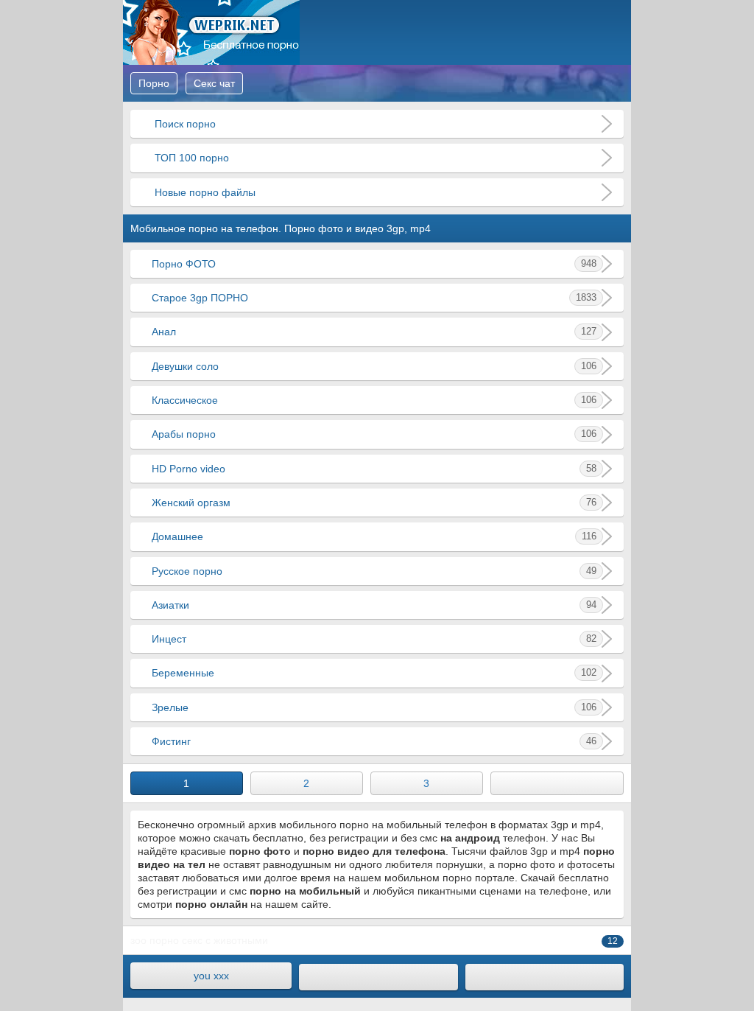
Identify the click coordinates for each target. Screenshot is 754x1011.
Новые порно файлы (204, 192)
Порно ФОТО (374, 264)
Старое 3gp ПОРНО (374, 298)
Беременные (374, 673)
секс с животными (225, 940)
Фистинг (374, 741)
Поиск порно (184, 124)
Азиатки (374, 605)
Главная (211, 32)
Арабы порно (374, 434)
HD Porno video (374, 469)
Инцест (374, 639)
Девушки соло (374, 366)
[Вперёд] (557, 783)
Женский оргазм (374, 502)
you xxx (211, 976)
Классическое (374, 400)
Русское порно (374, 571)
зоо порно (154, 940)
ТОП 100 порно (190, 158)
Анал (374, 331)
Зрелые (374, 707)
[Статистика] (544, 977)
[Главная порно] (378, 977)
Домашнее (374, 536)
